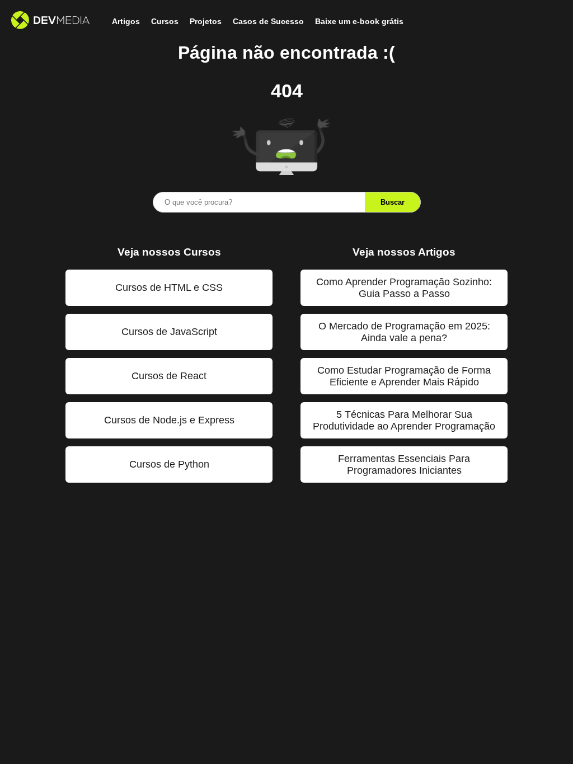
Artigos (126, 21)
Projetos (206, 21)
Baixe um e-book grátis (359, 21)
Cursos (165, 21)
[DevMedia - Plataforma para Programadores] (50, 21)
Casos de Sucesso (268, 21)
